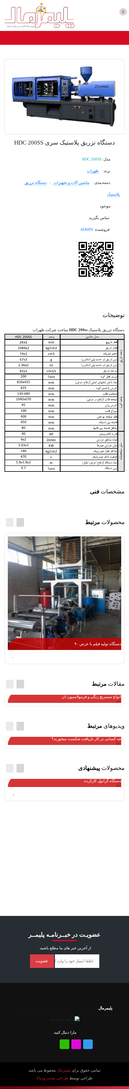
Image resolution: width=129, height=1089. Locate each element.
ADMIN (86, 229)
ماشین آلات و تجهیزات (71, 182)
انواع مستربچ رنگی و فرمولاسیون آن (91, 696)
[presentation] (10, 522)
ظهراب (93, 171)
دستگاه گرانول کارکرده (102, 781)
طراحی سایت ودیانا (52, 1078)
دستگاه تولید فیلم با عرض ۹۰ (97, 644)
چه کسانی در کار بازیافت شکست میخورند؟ (86, 739)
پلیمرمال (64, 1070)
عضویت (41, 961)
